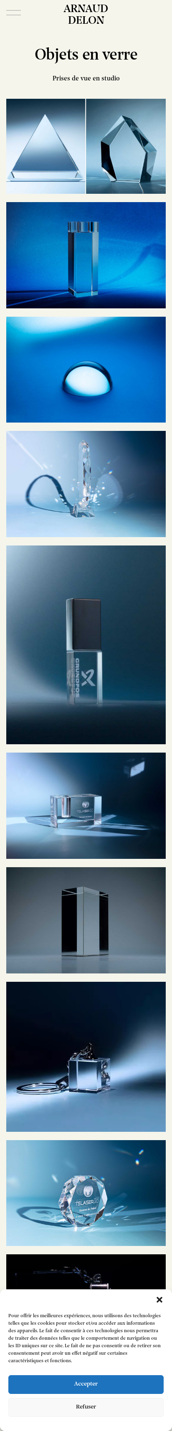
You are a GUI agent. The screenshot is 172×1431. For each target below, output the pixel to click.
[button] (159, 1300)
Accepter (86, 1384)
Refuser (86, 1407)
